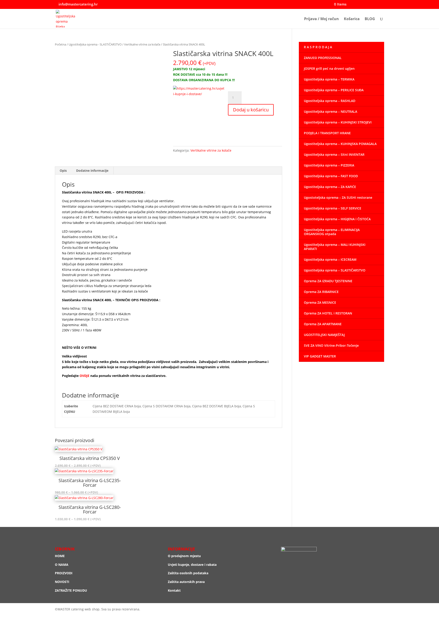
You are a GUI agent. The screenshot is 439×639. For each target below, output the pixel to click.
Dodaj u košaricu (251, 110)
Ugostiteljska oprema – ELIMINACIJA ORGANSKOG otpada (332, 232)
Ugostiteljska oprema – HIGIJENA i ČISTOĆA (337, 219)
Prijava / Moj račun (321, 19)
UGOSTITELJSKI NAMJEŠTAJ (324, 335)
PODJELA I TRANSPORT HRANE (327, 133)
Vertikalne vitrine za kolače (142, 44)
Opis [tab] (63, 170)
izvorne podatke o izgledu (188, 375)
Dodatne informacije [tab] (92, 170)
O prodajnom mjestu (184, 556)
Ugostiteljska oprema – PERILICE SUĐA (334, 90)
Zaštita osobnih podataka (188, 573)
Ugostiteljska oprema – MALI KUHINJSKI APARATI (334, 246)
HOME (60, 556)
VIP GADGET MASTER (320, 356)
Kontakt (174, 590)
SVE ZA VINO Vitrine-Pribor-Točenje (331, 345)
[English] (377, 4)
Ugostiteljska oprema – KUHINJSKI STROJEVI (338, 122)
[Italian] (382, 4)
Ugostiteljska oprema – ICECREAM (330, 259)
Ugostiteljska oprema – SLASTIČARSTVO (334, 270)
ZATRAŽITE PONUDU (71, 590)
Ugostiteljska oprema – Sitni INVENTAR (334, 154)
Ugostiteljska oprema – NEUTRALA (330, 111)
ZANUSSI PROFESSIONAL (323, 58)
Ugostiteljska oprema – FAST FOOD (331, 176)
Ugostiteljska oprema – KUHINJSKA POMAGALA (340, 144)
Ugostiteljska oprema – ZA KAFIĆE (330, 187)
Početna (60, 44)
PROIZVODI (63, 573)
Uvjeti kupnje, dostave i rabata (192, 564)
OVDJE (85, 375)
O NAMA (61, 564)
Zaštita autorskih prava (186, 582)
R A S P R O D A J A (318, 47)
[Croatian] (373, 4)
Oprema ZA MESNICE (320, 302)
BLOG (370, 19)
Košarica (352, 19)
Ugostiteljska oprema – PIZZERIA (329, 165)
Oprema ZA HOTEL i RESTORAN (328, 313)
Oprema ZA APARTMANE (323, 324)
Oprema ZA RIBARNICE (321, 292)
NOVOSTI (62, 582)
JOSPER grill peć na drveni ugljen (329, 68)
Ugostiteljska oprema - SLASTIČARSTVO (95, 44)
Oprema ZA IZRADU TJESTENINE (328, 281)
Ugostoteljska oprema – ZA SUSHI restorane (338, 197)
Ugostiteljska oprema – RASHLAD (329, 101)
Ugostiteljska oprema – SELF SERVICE (332, 208)
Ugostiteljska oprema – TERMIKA (329, 79)
